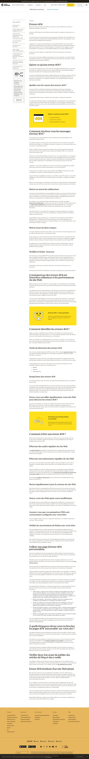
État (8, 729)
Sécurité (8, 727)
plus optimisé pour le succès (65, 664)
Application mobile (10, 731)
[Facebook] (41, 747)
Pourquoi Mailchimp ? (11, 715)
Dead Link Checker (68, 352)
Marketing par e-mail (11, 719)
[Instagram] (47, 747)
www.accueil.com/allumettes (36, 203)
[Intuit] (29, 741)
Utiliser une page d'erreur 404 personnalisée (18, 50)
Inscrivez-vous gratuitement (19, 100)
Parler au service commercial (73, 721)
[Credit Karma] (43, 741)
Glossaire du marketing (25, 719)
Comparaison (9, 723)
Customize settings (80, 756)
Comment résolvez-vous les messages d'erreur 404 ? (18, 30)
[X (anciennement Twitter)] (44, 747)
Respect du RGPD (10, 725)
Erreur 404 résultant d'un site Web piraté (18, 67)
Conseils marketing (24, 715)
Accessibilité (55, 723)
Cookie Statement (48, 757)
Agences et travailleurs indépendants (42, 715)
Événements (37, 719)
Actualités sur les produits (12, 717)
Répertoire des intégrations (26, 721)
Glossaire (31, 20)
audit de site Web (35, 450)
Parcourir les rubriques (52, 9)
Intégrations (30, 4)
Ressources (38, 4)
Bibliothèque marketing (37, 9)
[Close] (87, 756)
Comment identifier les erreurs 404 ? (17, 41)
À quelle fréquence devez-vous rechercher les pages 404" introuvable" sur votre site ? (18, 56)
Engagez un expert (72, 717)
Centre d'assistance (72, 719)
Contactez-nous (71, 715)
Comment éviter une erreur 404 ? (17, 46)
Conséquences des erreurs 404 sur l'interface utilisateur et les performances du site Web (18, 36)
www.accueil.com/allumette (38, 204)
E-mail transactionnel (11, 721)
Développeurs (37, 717)
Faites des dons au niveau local (59, 719)
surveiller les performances (43, 477)
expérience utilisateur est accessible (54, 640)
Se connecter (79, 4)
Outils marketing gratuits (25, 717)
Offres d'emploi (56, 721)
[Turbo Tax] (36, 741)
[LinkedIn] (49, 747)
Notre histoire (55, 715)
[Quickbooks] (51, 741)
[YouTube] (53, 747)
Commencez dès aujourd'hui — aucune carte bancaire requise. (55, 1)
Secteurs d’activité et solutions (18, 4)
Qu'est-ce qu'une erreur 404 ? (16, 26)
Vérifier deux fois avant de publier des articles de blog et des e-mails (18, 62)
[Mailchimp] (59, 741)
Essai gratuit (70, 4)
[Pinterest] (56, 747)
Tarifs (45, 4)
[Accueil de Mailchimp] (5, 4)
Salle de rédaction (56, 717)
